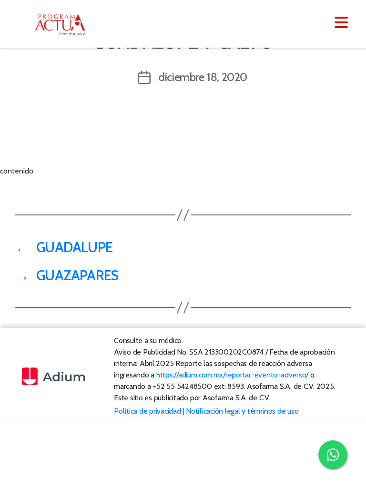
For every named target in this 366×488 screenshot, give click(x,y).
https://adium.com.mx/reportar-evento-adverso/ (232, 374)
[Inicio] (65, 24)
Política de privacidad (147, 411)
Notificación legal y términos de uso (242, 411)
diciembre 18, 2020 (202, 77)
